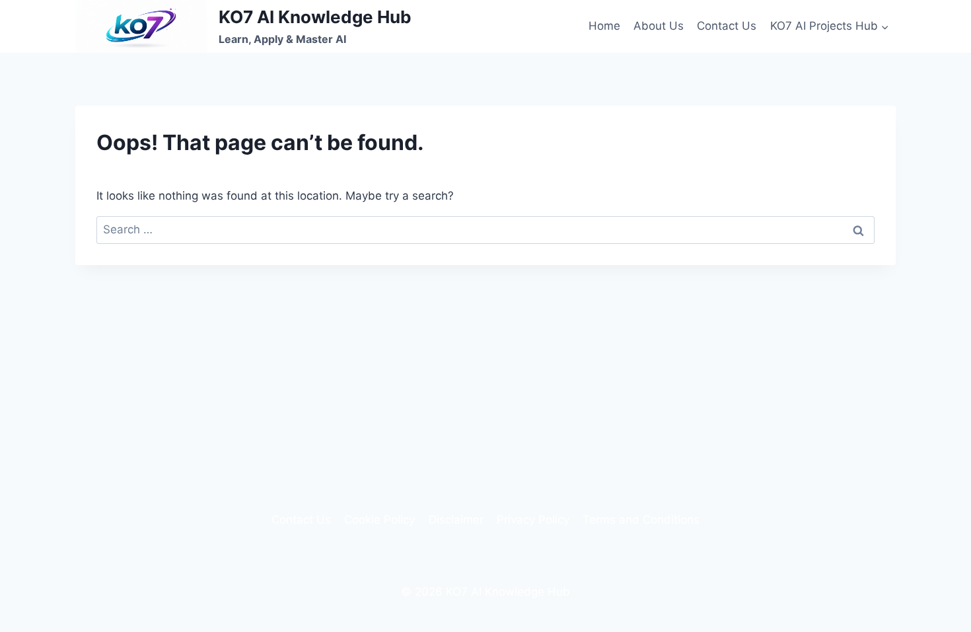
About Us (658, 25)
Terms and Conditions (641, 519)
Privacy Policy (533, 519)
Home (604, 25)
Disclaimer (456, 519)
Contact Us (726, 25)
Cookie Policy (379, 519)
